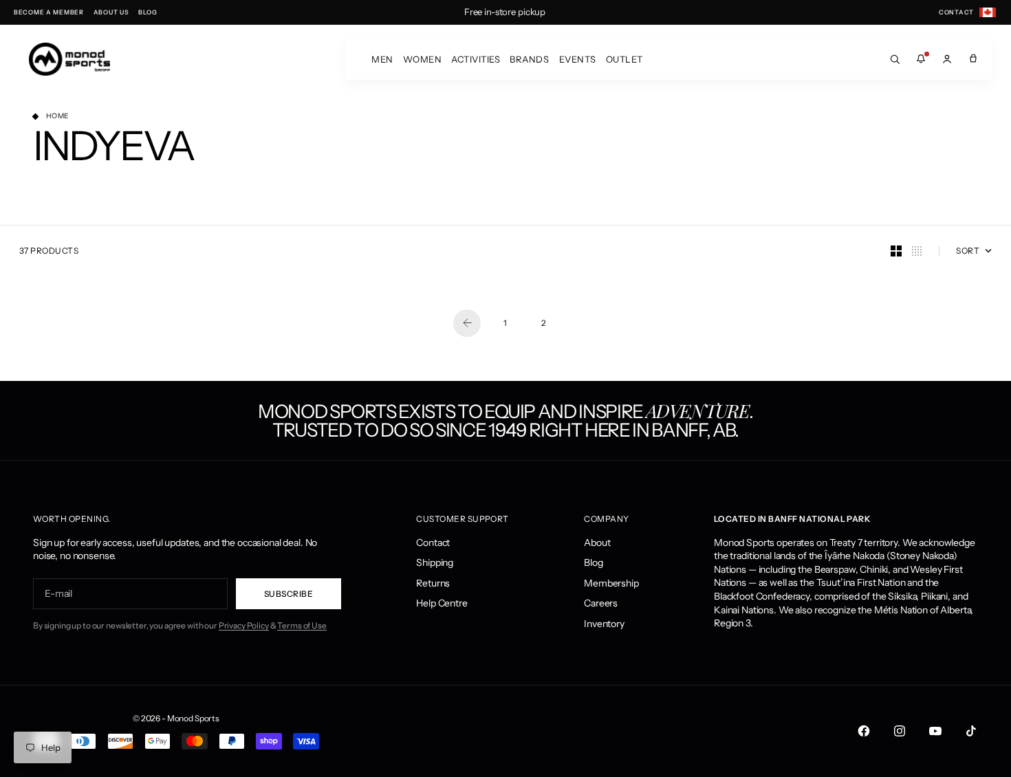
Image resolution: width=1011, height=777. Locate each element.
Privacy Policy (244, 625)
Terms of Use (301, 625)
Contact (433, 542)
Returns (433, 583)
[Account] (947, 59)
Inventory (604, 623)
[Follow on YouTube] (935, 731)
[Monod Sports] (69, 59)
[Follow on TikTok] (971, 731)
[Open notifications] (921, 59)
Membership (611, 583)
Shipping (434, 562)
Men (382, 59)
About (597, 542)
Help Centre (441, 603)
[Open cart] (973, 59)
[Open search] (895, 59)
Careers (601, 603)
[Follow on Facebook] (864, 731)
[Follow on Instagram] (899, 731)
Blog (593, 562)
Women (422, 59)
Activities (475, 59)
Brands (529, 59)
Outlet (624, 59)
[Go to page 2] (467, 323)
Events (577, 59)
